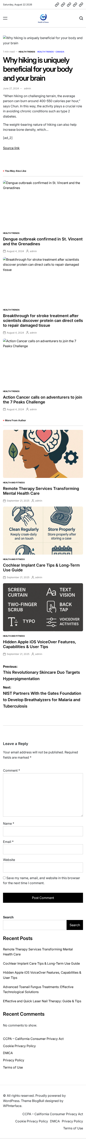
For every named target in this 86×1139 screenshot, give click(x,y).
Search (8, 917)
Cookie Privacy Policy (19, 1046)
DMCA (8, 1053)
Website (9, 860)
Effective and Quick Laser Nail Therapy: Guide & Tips (42, 1001)
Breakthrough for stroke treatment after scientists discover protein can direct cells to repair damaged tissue (43, 320)
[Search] (81, 18)
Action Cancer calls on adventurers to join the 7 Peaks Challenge (42, 399)
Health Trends (27, 51)
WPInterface (12, 1106)
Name (8, 823)
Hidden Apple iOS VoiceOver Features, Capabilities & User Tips (39, 644)
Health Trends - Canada (50, 51)
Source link (11, 148)
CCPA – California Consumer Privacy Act (33, 1039)
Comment (11, 770)
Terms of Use (13, 1067)
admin (27, 88)
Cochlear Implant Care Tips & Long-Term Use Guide (41, 963)
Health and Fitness (14, 482)
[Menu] (5, 18)
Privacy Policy (13, 1060)
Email (8, 842)
